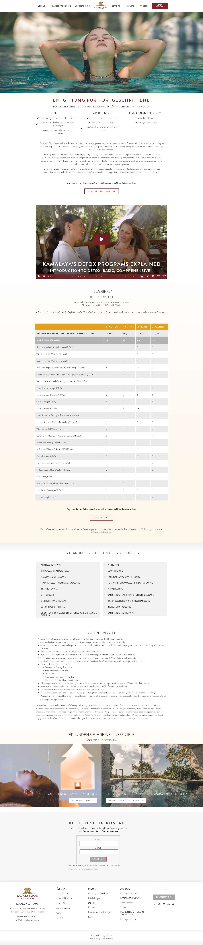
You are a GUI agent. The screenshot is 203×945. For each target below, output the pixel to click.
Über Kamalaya (62, 893)
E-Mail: (98, 848)
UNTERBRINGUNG (82, 6)
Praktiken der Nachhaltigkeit (99, 912)
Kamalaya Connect (128, 919)
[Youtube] (168, 904)
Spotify (123, 907)
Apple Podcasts (126, 902)
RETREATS (116, 6)
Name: (98, 839)
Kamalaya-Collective (129, 893)
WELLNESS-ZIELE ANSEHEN (83, 800)
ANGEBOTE (145, 6)
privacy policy (95, 938)
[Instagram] (159, 904)
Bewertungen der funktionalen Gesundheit (100, 529)
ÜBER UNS (42, 6)
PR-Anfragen (94, 898)
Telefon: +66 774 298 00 (27, 916)
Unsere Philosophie (64, 898)
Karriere (91, 907)
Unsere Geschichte (64, 903)
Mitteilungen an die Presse (99, 893)
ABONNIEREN (98, 859)
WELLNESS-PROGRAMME (60, 6)
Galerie (59, 912)
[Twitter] (173, 904)
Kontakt (59, 917)
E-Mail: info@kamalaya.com (27, 919)
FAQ (90, 917)
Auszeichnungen (63, 908)
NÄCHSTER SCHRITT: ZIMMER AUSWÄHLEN (126, 800)
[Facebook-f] (155, 904)
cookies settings (107, 938)
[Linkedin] (164, 904)
